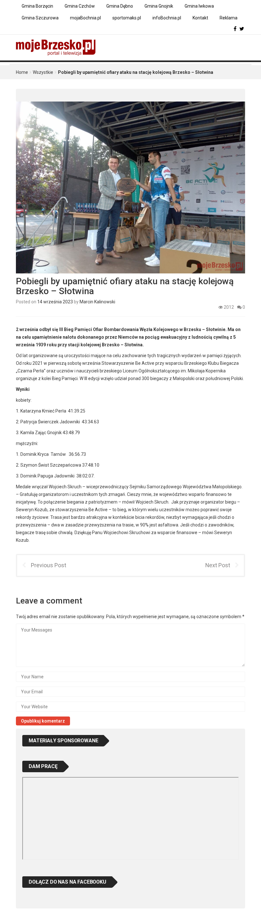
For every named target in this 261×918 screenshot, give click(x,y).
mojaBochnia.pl (85, 17)
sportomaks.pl (126, 17)
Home (22, 72)
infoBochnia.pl (166, 17)
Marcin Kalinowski (97, 301)
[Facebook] (235, 29)
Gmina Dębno (119, 6)
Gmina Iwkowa (199, 6)
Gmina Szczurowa (40, 17)
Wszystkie (43, 72)
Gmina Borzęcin (37, 6)
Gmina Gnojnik (159, 6)
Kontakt (200, 17)
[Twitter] (241, 29)
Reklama (228, 17)
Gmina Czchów (80, 6)
